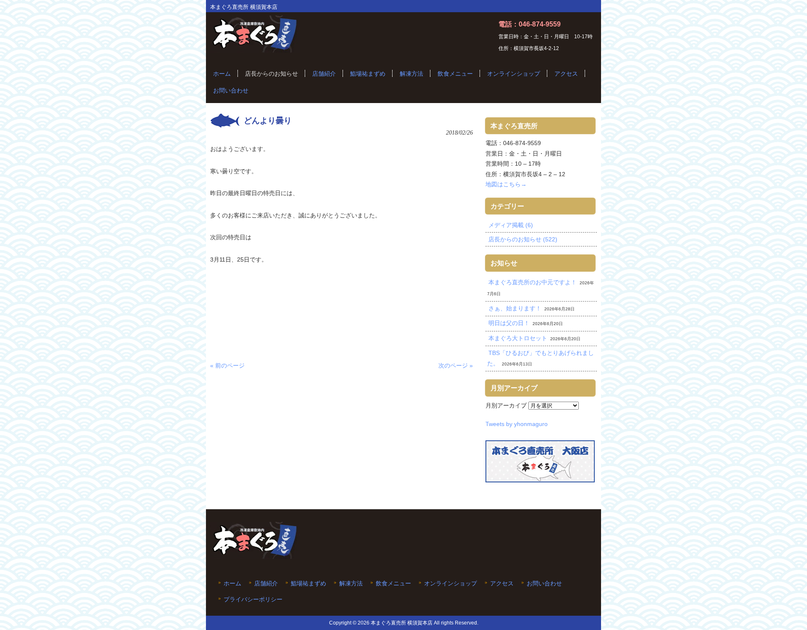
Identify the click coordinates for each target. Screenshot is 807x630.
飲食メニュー (393, 583)
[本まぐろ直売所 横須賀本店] (255, 49)
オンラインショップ (450, 583)
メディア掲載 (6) (510, 225)
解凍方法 (351, 583)
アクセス (502, 583)
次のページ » (455, 365)
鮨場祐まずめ (308, 583)
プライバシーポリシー (253, 599)
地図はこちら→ (506, 184)
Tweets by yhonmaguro (516, 424)
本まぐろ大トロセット (517, 338)
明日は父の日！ (509, 323)
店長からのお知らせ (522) (522, 239)
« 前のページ (227, 365)
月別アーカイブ (506, 405)
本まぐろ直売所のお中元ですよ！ (532, 282)
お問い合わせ (544, 583)
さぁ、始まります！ (514, 308)
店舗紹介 (266, 583)
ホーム (232, 583)
